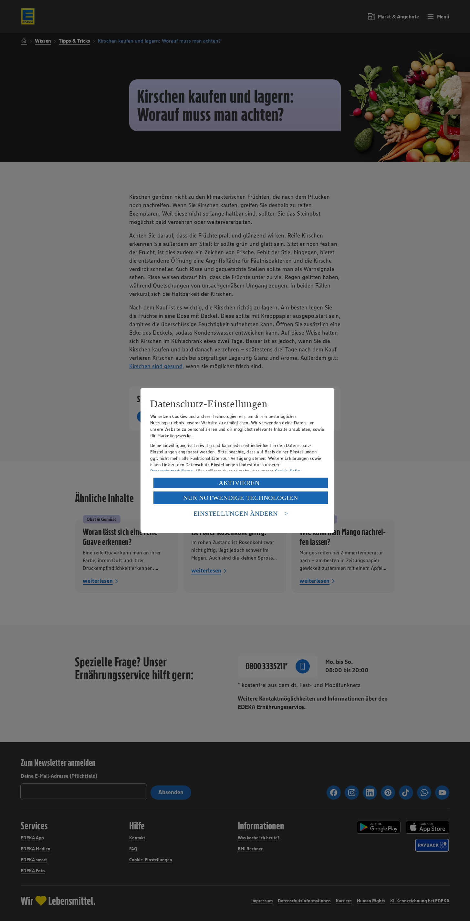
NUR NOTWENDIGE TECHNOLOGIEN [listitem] (240, 497)
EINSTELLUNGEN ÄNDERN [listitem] (235, 513)
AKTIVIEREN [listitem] (239, 482)
